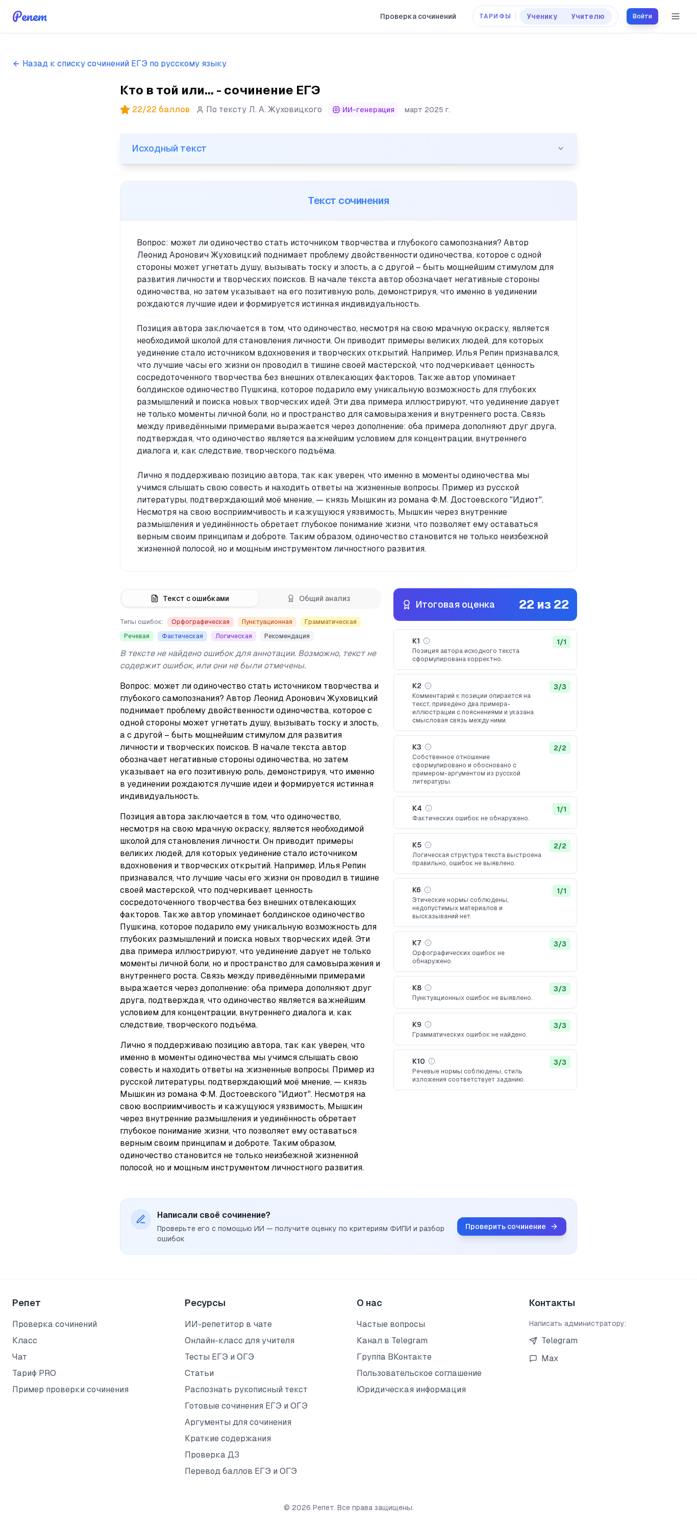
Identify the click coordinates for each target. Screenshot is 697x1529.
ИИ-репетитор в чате (228, 1324)
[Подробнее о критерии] (426, 640)
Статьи (199, 1373)
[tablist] (250, 598)
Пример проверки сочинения (70, 1389)
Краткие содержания (228, 1438)
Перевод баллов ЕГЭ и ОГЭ (241, 1471)
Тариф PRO (34, 1373)
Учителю (588, 16)
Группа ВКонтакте (394, 1357)
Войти (642, 16)
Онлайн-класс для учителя (239, 1340)
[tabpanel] (250, 895)
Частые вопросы (391, 1324)
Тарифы (495, 16)
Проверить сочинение (505, 1226)
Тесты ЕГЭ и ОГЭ (219, 1357)
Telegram (559, 1340)
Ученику (542, 16)
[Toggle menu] (675, 16)
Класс (24, 1340)
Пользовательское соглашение (419, 1373)
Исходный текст (169, 148)
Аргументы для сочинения (238, 1422)
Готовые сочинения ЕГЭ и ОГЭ (246, 1406)
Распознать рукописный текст (246, 1389)
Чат (19, 1357)
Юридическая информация (411, 1389)
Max (549, 1358)
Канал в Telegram (392, 1340)
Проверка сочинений (418, 16)
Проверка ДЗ (212, 1455)
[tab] (190, 598)
